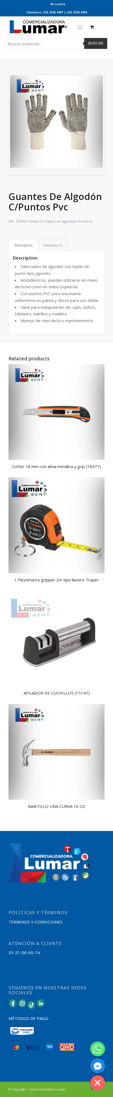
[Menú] (80, 27)
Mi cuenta (57, 4)
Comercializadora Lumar (47, 1089)
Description (23, 245)
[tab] (23, 245)
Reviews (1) (53, 245)
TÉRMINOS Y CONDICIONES (36, 922)
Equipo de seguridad (61, 221)
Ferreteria (84, 221)
